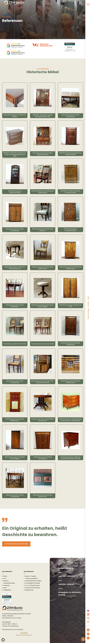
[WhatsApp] (88, 622)
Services (88, 304)
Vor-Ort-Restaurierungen (32, 585)
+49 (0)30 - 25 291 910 (66, 584)
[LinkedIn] (88, 614)
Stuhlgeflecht (7, 590)
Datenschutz (9, 629)
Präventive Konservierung (32, 588)
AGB (3, 629)
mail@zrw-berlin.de (65, 568)
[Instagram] (88, 618)
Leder (5, 588)
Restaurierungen (88, 313)
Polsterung (7, 585)
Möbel (5, 576)
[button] (3, 640)
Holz (5, 578)
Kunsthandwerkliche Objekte (33, 581)
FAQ (15, 629)
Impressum (20, 629)
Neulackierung (29, 590)
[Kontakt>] (88, 634)
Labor (88, 298)
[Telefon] (88, 630)
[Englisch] (88, 611)
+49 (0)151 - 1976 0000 (66, 576)
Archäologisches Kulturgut (32, 583)
